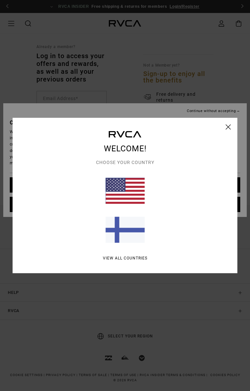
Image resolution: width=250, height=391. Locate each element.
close (228, 127)
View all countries (125, 258)
